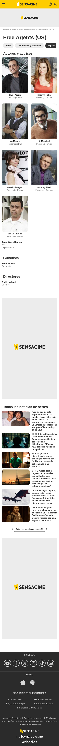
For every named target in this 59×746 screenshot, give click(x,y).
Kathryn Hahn (44, 95)
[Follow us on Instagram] (34, 663)
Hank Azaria (15, 95)
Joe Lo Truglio (15, 234)
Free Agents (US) (44, 29)
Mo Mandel (15, 141)
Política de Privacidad (17, 721)
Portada (6, 29)
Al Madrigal (44, 141)
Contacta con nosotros (33, 718)
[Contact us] (51, 663)
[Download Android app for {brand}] (34, 682)
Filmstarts (39, 699)
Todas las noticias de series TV (29, 529)
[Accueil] (27, 4)
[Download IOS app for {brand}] (24, 682)
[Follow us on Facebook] (17, 663)
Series (13, 29)
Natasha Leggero (15, 187)
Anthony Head (44, 187)
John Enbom (8, 263)
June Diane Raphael (12, 242)
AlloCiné (11, 699)
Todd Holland (9, 282)
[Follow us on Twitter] (25, 663)
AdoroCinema (41, 703)
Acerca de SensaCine (12, 718)
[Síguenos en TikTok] (43, 663)
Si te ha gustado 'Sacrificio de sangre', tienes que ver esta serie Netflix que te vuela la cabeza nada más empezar (44, 460)
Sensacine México (26, 707)
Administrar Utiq (36, 721)
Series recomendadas (26, 29)
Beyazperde (12, 703)
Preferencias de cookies (30, 724)
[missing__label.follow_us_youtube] (8, 663)
